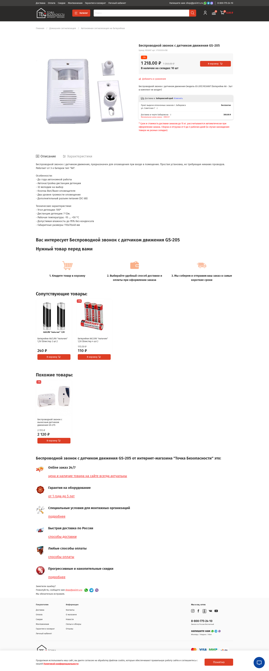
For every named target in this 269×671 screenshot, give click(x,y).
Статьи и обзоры (73, 624)
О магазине (71, 614)
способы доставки (62, 537)
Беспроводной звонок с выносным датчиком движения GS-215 (49, 422)
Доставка (40, 3)
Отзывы (69, 629)
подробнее (56, 516)
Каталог (84, 13)
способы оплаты (61, 557)
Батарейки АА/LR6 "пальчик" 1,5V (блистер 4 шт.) (93, 340)
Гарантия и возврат (95, 3)
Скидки (61, 3)
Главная (40, 28)
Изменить (178, 98)
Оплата (51, 3)
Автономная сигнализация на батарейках (103, 28)
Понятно (219, 662)
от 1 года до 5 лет (61, 496)
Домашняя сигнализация (62, 28)
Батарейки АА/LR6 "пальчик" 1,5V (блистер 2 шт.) (52, 340)
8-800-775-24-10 (225, 3)
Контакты (70, 610)
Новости (70, 619)
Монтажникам (75, 3)
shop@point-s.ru (73, 590)
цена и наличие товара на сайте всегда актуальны (87, 476)
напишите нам (201, 631)
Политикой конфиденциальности (60, 663)
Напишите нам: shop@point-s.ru (186, 3)
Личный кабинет (117, 3)
